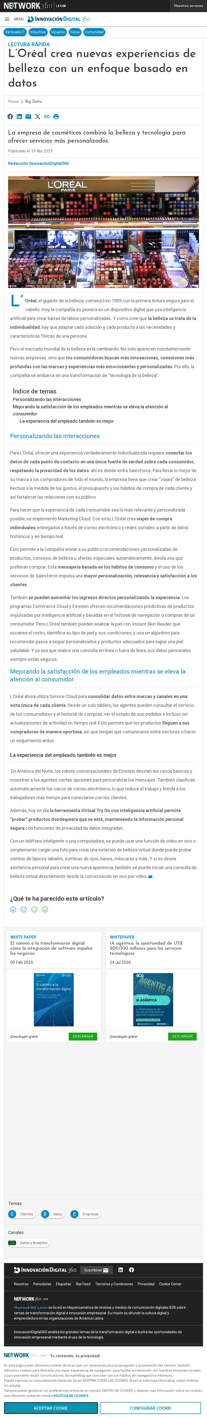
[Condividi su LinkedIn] (19, 116)
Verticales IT (15, 32)
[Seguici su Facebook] (131, 1270)
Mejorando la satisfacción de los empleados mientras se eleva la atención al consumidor (90, 410)
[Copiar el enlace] (47, 116)
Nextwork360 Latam (31, 1308)
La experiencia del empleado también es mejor (67, 421)
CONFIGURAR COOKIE (150, 1408)
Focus (75, 32)
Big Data (33, 102)
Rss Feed (83, 1284)
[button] (14, 19)
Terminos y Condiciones (114, 1284)
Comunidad (94, 32)
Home (13, 102)
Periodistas (42, 1284)
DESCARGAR (83, 1036)
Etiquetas (63, 1284)
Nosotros (21, 1284)
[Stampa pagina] (56, 116)
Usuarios (58, 32)
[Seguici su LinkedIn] (121, 1270)
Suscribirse (93, 1270)
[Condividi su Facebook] (10, 116)
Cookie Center (170, 1284)
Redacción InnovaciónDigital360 (38, 163)
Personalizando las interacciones (47, 399)
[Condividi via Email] (28, 116)
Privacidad (146, 1284)
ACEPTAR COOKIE (51, 1408)
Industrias (38, 32)
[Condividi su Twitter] (38, 116)
